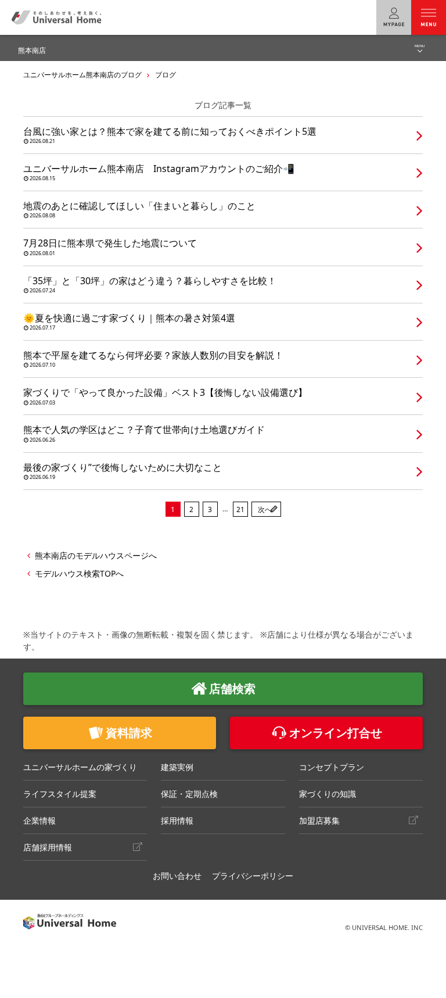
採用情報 (177, 820)
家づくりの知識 (327, 793)
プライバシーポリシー (252, 875)
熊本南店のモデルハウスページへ (96, 555)
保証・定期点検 (189, 793)
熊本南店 (32, 50)
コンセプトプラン (331, 766)
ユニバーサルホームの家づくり (80, 766)
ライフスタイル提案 (59, 793)
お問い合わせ (177, 875)
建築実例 (177, 766)
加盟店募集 (319, 820)
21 (240, 509)
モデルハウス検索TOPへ (79, 573)
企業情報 (39, 820)
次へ (265, 509)
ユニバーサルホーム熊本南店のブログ (82, 75)
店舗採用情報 (47, 847)
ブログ (165, 75)
